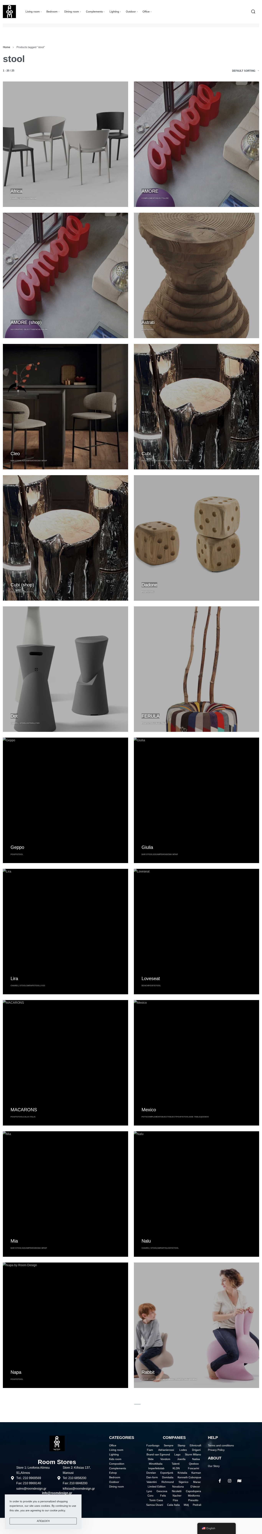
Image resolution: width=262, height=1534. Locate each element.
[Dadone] (196, 538)
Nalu (146, 1240)
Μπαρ (30, 985)
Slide (166, 198)
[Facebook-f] (219, 1480)
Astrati (148, 322)
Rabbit (148, 1372)
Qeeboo (204, 1117)
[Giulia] (196, 800)
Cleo (15, 453)
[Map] (239, 1480)
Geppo (17, 847)
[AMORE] (196, 144)
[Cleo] (65, 406)
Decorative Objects (22, 329)
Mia (14, 1240)
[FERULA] (196, 669)
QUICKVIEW (18, 184)
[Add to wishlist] (33, 184)
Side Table (183, 461)
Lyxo (37, 723)
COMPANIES (174, 1437)
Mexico (149, 1109)
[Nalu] (196, 1194)
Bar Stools (17, 461)
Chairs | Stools (19, 198)
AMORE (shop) (26, 322)
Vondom (32, 198)
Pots (144, 1117)
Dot (14, 716)
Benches (37, 329)
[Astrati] (196, 275)
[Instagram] (229, 1480)
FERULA (151, 716)
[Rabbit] (196, 1325)
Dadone (149, 584)
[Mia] (65, 1194)
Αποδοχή (43, 1521)
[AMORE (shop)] (65, 275)
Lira (14, 978)
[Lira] (65, 931)
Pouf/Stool (148, 329)
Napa (16, 1372)
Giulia (147, 847)
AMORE (150, 191)
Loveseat (151, 978)
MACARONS (24, 1109)
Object (159, 198)
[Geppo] (65, 800)
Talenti (168, 1248)
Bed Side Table (149, 461)
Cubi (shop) (22, 584)
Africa (16, 191)
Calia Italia (160, 723)
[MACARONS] (65, 1063)
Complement (148, 198)
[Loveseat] (196, 931)
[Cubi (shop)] (65, 538)
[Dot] (65, 669)
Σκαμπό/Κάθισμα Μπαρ (35, 461)
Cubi (146, 453)
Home (6, 47)
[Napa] (65, 1325)
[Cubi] (196, 406)
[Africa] (65, 144)
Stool (31, 723)
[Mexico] (196, 1063)
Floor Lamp (148, 1379)
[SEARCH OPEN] (253, 11)
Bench (145, 985)
